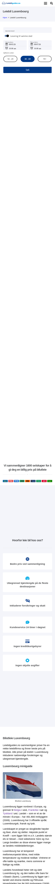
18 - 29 (10, 59)
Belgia (17, 810)
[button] (45, 3)
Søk (27, 69)
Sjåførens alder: (8, 53)
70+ (44, 59)
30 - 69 (27, 59)
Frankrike (33, 810)
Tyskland (7, 813)
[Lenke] (11, 3)
